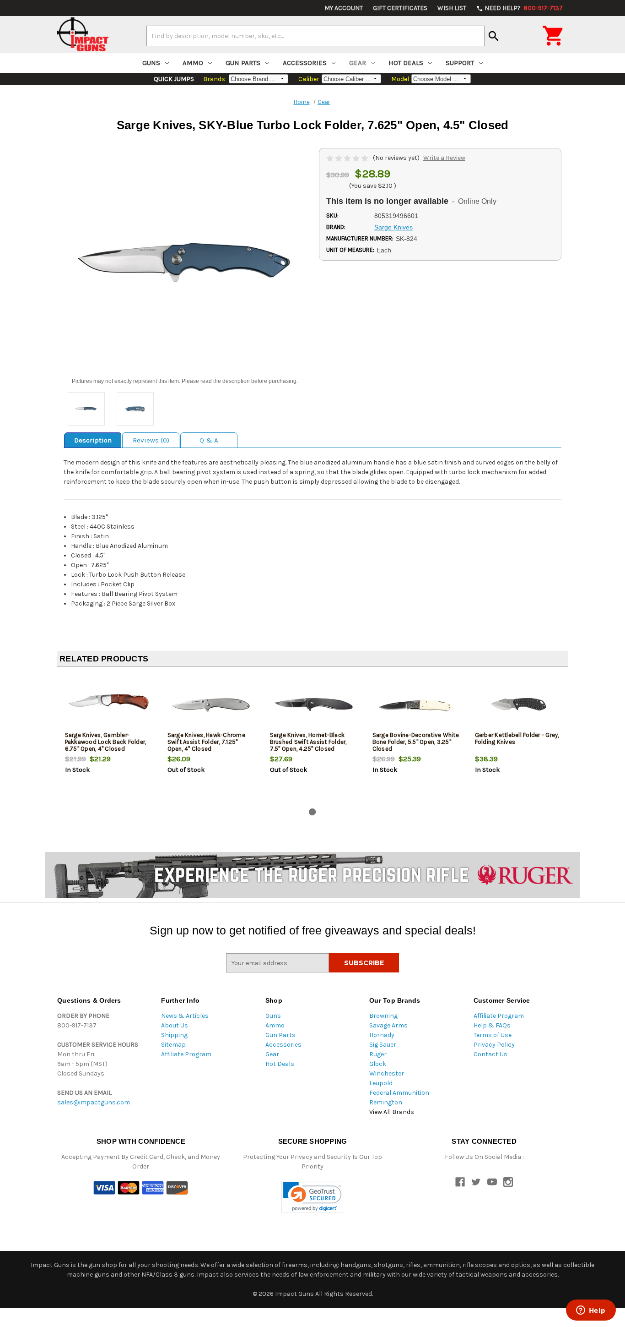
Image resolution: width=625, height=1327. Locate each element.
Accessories (305, 63)
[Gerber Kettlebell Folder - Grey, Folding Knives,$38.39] (518, 704)
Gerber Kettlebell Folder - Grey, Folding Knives (517, 738)
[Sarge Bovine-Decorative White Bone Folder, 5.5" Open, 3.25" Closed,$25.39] (416, 704)
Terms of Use (493, 1035)
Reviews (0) (151, 440)
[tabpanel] (108, 739)
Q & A (208, 440)
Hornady (381, 1035)
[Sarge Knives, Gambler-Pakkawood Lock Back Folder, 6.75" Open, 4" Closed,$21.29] (108, 704)
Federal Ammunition (399, 1093)
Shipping (174, 1035)
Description (93, 440)
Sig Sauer (382, 1044)
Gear (357, 63)
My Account (343, 8)
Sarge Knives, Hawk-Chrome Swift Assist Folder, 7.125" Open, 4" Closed (206, 742)
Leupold (381, 1083)
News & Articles (185, 1016)
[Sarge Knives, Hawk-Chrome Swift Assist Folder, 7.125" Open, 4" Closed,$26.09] (211, 704)
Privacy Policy (494, 1044)
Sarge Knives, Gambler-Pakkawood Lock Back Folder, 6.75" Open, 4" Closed (105, 742)
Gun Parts (243, 63)
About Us (174, 1025)
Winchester (386, 1073)
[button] (312, 1196)
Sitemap (173, 1044)
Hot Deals (405, 63)
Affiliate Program (186, 1054)
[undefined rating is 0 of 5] (348, 158)
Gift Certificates (400, 8)
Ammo (193, 63)
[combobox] (315, 36)
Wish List (451, 8)
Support (460, 63)
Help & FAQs (492, 1025)
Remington (385, 1102)
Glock (377, 1064)
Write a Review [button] (444, 158)
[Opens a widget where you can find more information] (591, 1311)
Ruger (378, 1054)
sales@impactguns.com (93, 1102)
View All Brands (391, 1112)
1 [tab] (312, 811)
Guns (151, 63)
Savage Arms (388, 1025)
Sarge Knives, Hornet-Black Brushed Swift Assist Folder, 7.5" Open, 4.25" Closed (308, 742)
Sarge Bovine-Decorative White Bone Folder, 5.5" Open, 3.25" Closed (415, 742)
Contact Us (490, 1054)
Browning (383, 1016)
